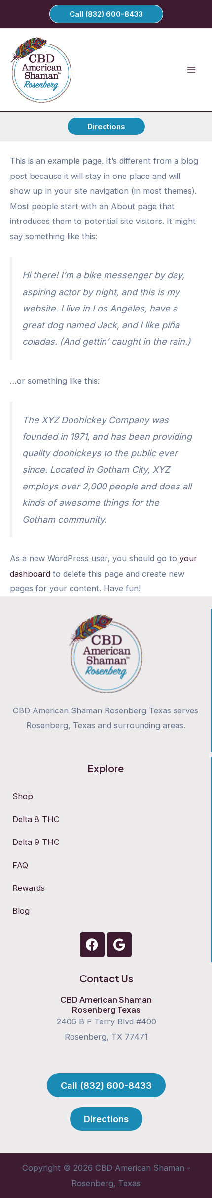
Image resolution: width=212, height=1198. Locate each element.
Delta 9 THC (36, 842)
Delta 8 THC (36, 819)
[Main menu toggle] (191, 70)
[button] (106, 14)
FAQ (20, 865)
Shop (22, 796)
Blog (21, 911)
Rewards (28, 888)
